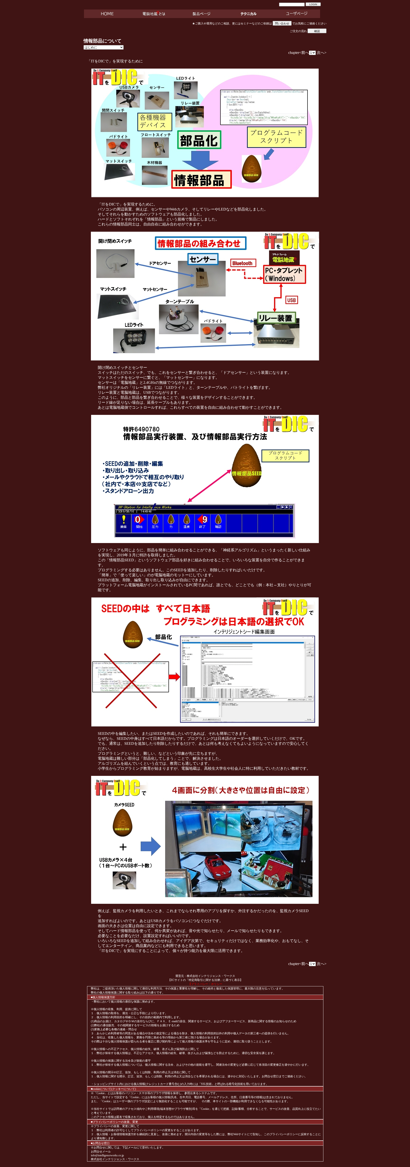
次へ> (321, 53)
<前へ (304, 53)
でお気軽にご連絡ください (309, 23)
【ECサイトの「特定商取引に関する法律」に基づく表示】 (205, 980)
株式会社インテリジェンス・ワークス (211, 976)
